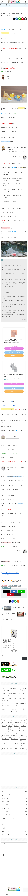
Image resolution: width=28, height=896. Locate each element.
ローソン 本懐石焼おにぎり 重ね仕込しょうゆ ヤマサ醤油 (14, 699)
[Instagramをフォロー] (12, 601)
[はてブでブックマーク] (16, 18)
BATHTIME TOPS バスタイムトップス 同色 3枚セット (13, 375)
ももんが (14, 637)
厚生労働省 (10, 401)
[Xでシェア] (14, 18)
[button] (25, 18)
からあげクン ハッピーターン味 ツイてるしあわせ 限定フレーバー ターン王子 (14, 704)
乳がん (15, 585)
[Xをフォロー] (10, 601)
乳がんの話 (5, 585)
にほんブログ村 (5, 575)
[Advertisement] (14, 770)
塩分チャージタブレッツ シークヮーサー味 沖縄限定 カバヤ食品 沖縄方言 (14, 710)
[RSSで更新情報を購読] (18, 601)
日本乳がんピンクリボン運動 (8, 405)
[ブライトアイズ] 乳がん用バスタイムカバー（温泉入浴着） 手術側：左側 (13, 340)
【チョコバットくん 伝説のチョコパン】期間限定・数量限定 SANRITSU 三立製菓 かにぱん (14, 689)
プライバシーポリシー (9, 891)
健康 (20, 585)
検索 (2, 655)
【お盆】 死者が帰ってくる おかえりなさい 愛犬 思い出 (14, 694)
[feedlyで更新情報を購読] (15, 601)
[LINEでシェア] (19, 18)
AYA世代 (10, 585)
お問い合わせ (21, 891)
